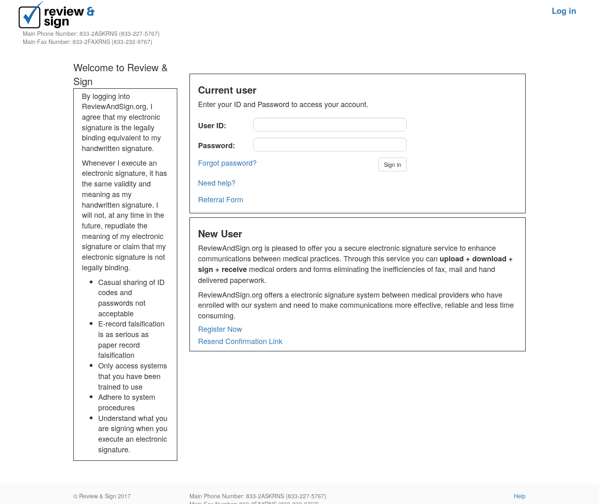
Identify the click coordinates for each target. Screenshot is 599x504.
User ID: (212, 125)
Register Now (220, 328)
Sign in (392, 164)
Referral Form (220, 199)
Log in (564, 10)
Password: (216, 145)
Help (520, 496)
